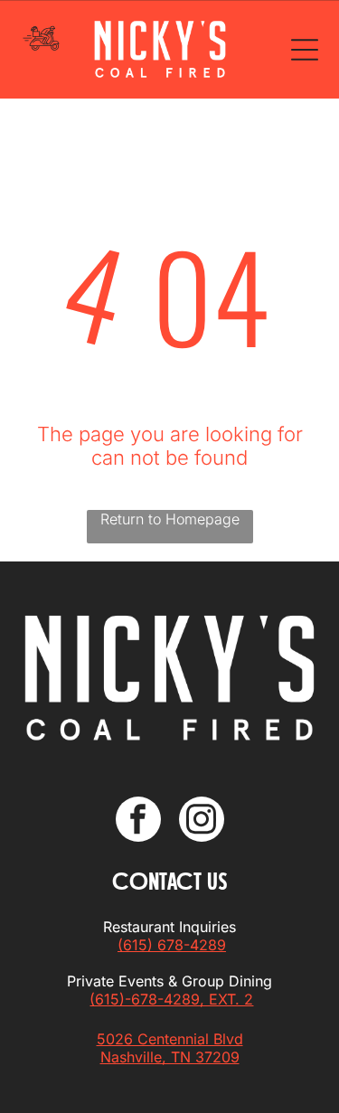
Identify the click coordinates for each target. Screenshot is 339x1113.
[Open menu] (304, 49)
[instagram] (201, 821)
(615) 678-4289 (172, 945)
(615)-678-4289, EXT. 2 (171, 999)
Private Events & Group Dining (169, 981)
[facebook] (138, 821)
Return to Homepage (170, 519)
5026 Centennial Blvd (170, 1039)
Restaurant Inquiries (169, 927)
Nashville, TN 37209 (170, 1057)
